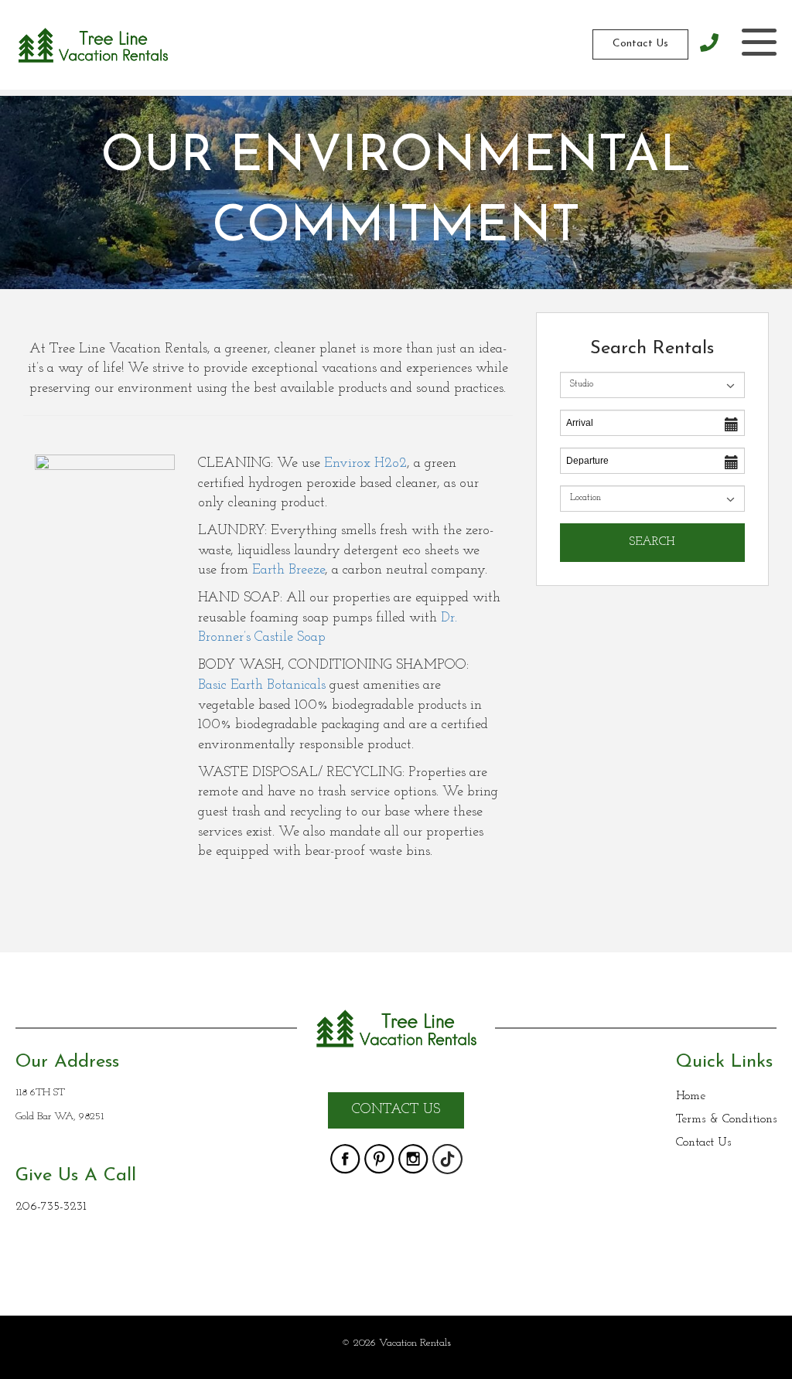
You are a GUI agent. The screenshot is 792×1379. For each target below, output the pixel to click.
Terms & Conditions (726, 1119)
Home (690, 1096)
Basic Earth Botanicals (262, 686)
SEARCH (652, 542)
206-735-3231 (50, 1206)
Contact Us (640, 43)
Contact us (396, 1110)
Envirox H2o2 (365, 464)
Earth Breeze (288, 570)
